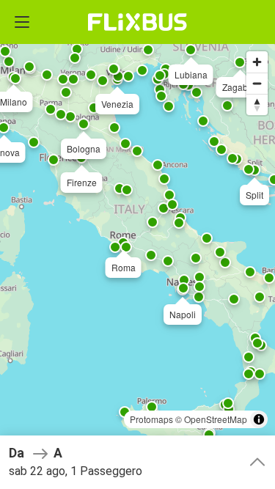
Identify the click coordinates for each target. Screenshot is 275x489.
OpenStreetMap (215, 419)
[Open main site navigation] (22, 22)
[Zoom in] (257, 62)
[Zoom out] (257, 83)
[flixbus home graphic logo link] (137, 22)
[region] (137, 244)
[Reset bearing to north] (257, 104)
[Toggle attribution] (259, 419)
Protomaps (151, 419)
